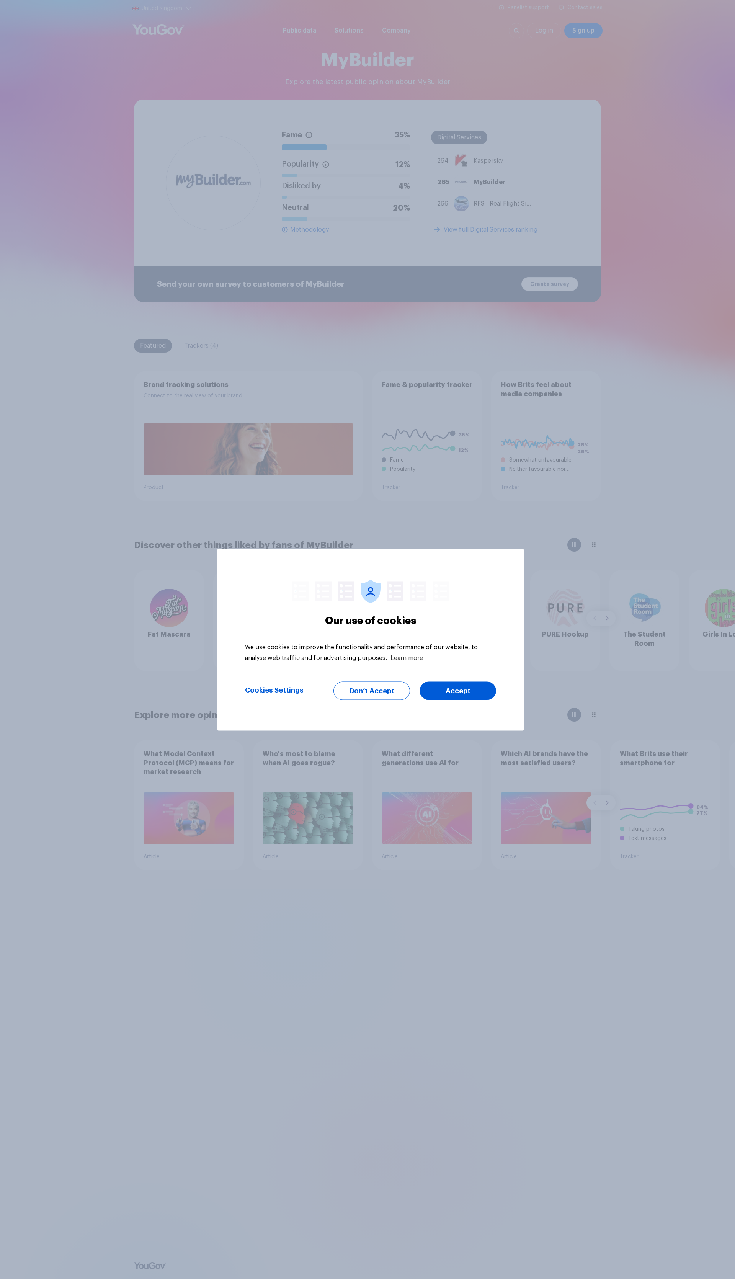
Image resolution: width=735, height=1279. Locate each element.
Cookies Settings (274, 689)
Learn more (406, 658)
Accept (458, 690)
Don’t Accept (372, 690)
